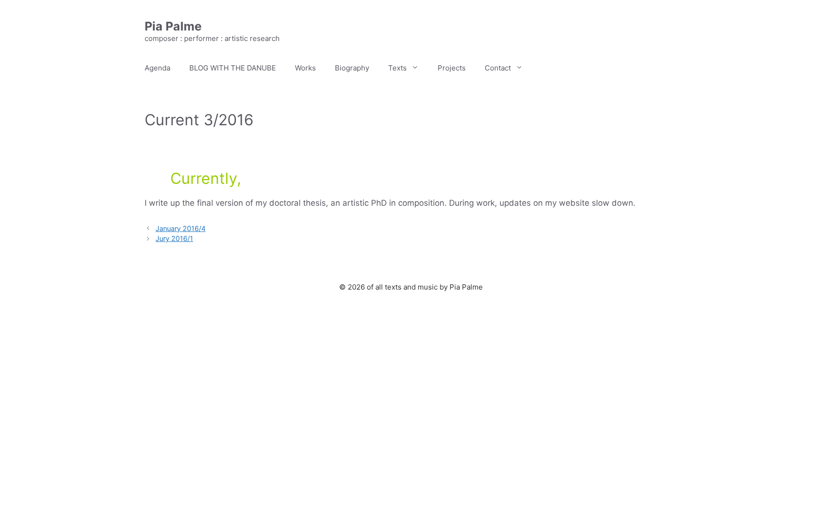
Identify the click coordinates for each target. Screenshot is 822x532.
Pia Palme (173, 26)
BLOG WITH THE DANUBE (232, 67)
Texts (397, 67)
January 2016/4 (181, 228)
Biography (352, 67)
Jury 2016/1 (174, 238)
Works (305, 67)
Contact (498, 67)
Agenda (157, 67)
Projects (452, 67)
